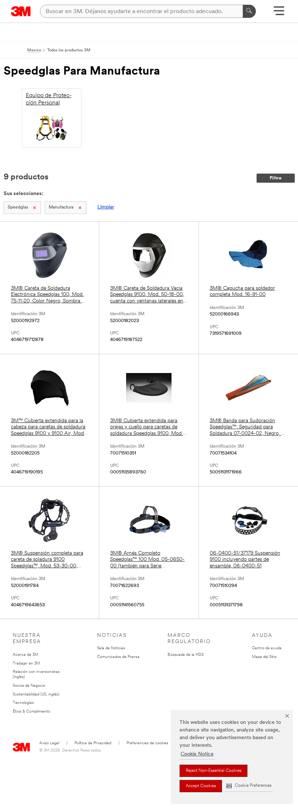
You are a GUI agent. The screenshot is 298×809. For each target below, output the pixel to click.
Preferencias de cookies (147, 743)
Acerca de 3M (25, 655)
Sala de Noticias (111, 648)
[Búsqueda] (249, 11)
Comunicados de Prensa (118, 657)
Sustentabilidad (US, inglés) (36, 695)
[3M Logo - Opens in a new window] (21, 11)
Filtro (276, 178)
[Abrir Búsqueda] (279, 13)
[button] (249, 786)
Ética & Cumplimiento (31, 712)
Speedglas (18, 207)
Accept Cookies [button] (201, 786)
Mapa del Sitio (264, 657)
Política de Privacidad (92, 743)
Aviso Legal (49, 743)
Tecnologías (23, 703)
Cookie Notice (197, 754)
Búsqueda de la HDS (186, 655)
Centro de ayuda (267, 648)
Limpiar (105, 207)
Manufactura (61, 207)
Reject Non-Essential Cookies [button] (213, 771)
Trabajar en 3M (26, 664)
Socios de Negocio (29, 686)
